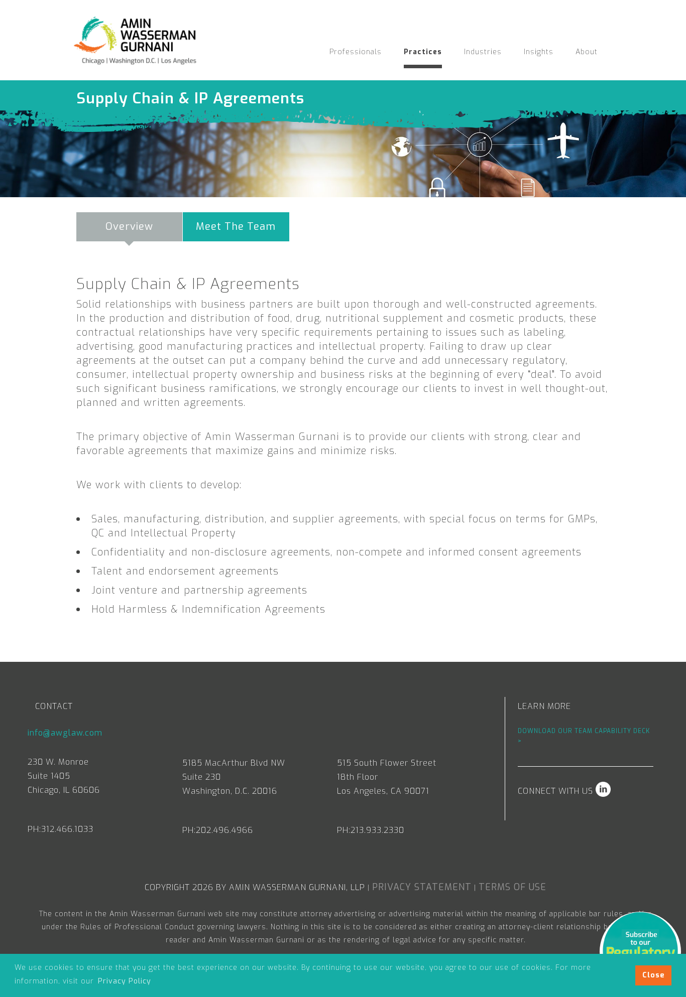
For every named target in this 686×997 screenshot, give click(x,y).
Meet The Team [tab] (236, 226)
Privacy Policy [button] (124, 981)
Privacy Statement (422, 887)
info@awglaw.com (65, 733)
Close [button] (653, 975)
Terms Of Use (512, 887)
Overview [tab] (129, 226)
